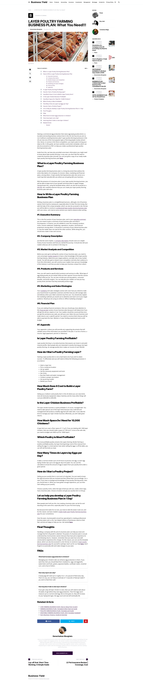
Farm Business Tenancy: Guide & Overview (53, 615)
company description (62, 241)
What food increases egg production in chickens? (57, 115)
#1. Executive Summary (52, 76)
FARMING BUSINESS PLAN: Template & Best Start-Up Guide (58, 609)
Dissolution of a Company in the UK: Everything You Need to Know (99, 47)
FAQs (44, 113)
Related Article (47, 123)
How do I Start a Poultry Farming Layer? (54, 92)
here (61, 158)
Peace (101, 13)
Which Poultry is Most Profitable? (52, 101)
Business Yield (39, 2)
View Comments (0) (62, 653)
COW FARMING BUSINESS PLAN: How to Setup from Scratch (59, 607)
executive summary (80, 219)
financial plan (44, 310)
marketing (44, 291)
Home (29, 10)
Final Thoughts (47, 111)
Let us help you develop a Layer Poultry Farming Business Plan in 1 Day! (63, 108)
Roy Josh (102, 21)
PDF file (39, 187)
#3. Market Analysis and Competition (55, 80)
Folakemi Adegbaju (99, 99)
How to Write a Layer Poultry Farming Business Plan (57, 74)
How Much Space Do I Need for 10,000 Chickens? (56, 99)
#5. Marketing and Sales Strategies (55, 83)
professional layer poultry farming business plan (71, 208)
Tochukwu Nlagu (104, 29)
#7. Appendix (49, 87)
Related (48, 125)
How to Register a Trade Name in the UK (99, 59)
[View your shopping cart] (115, 2)
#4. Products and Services (52, 81)
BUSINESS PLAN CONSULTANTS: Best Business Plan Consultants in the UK (99, 84)
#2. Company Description (52, 78)
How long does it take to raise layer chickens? (56, 120)
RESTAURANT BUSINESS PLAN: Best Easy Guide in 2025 (99, 71)
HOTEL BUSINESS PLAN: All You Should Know (99, 96)
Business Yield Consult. (44, 678)
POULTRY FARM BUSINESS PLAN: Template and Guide (57, 611)
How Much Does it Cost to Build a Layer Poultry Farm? (58, 94)
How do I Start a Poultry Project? (52, 106)
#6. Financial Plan (50, 85)
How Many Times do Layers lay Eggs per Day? (55, 104)
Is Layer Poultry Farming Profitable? (53, 89)
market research (53, 256)
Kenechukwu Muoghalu (36, 29)
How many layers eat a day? (51, 118)
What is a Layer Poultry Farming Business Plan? (56, 71)
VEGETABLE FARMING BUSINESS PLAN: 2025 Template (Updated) (60, 613)
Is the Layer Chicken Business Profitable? (54, 97)
